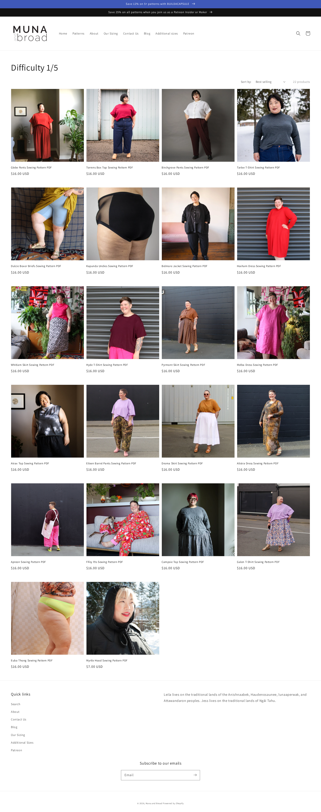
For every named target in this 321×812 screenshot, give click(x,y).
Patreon (16, 750)
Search (16, 704)
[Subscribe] (195, 775)
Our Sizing (18, 735)
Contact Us (18, 719)
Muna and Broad (154, 803)
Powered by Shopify (173, 803)
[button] (298, 33)
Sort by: (246, 82)
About (15, 712)
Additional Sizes (22, 742)
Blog (14, 727)
